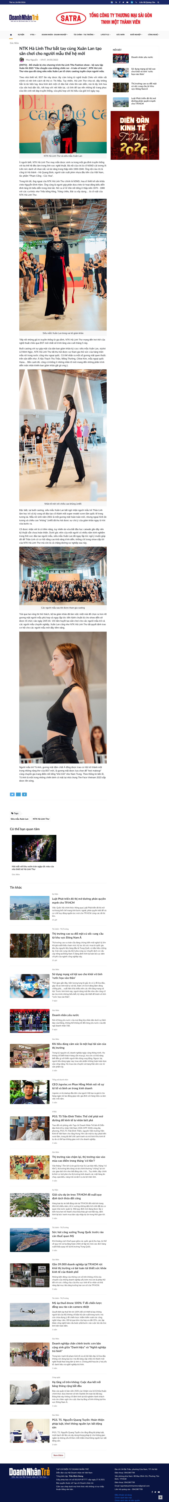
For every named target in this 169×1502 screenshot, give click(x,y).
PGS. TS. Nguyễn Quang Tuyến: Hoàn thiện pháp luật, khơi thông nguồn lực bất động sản (78, 1420)
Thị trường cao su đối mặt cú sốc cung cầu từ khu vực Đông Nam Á (144, 82)
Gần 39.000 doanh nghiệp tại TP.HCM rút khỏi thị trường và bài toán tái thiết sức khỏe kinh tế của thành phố (79, 1264)
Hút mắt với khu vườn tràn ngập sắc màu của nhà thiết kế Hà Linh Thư (33, 864)
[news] (34, 844)
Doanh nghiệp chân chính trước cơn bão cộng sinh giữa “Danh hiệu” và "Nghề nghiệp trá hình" (79, 1344)
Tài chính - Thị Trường (84, 31)
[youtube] (127, 2)
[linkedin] (132, 2)
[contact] (152, 1488)
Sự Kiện (21, 31)
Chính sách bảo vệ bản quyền (127, 1497)
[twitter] (123, 2)
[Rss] (116, 2)
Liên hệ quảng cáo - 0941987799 (129, 1486)
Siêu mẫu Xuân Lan (19, 815)
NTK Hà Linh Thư (41, 815)
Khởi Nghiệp (135, 31)
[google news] (112, 2)
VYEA (32, 31)
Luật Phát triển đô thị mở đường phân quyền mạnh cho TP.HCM (143, 97)
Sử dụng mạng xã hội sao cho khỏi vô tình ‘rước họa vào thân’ (143, 68)
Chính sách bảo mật (123, 1494)
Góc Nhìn (120, 31)
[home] (11, 31)
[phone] (136, 2)
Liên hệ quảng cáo (147, 2)
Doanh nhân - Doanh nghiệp (54, 31)
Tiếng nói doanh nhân (60, 1076)
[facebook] (120, 2)
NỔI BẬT (117, 46)
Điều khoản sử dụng (123, 1491)
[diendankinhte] (104, 16)
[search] (158, 2)
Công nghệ (153, 31)
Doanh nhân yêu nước (65, 1011)
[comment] (58, 802)
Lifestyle (105, 31)
